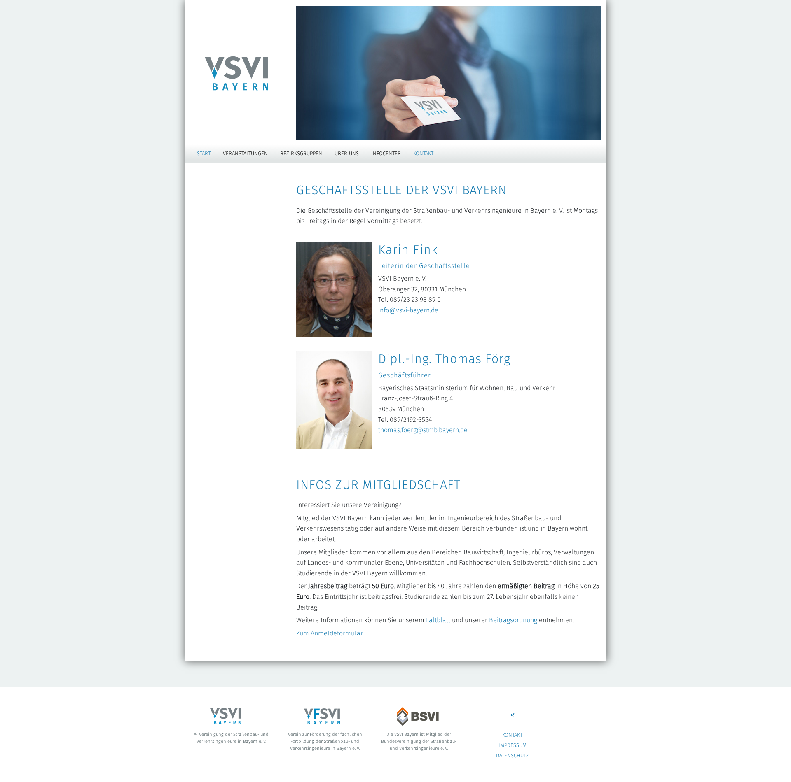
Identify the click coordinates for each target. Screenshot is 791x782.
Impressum (512, 745)
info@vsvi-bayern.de (408, 310)
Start (204, 153)
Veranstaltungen (245, 153)
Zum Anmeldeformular (329, 633)
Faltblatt (438, 620)
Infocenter (386, 153)
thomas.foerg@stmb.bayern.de (423, 430)
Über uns (347, 153)
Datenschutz (512, 756)
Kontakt (423, 153)
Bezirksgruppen (301, 153)
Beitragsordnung (513, 620)
